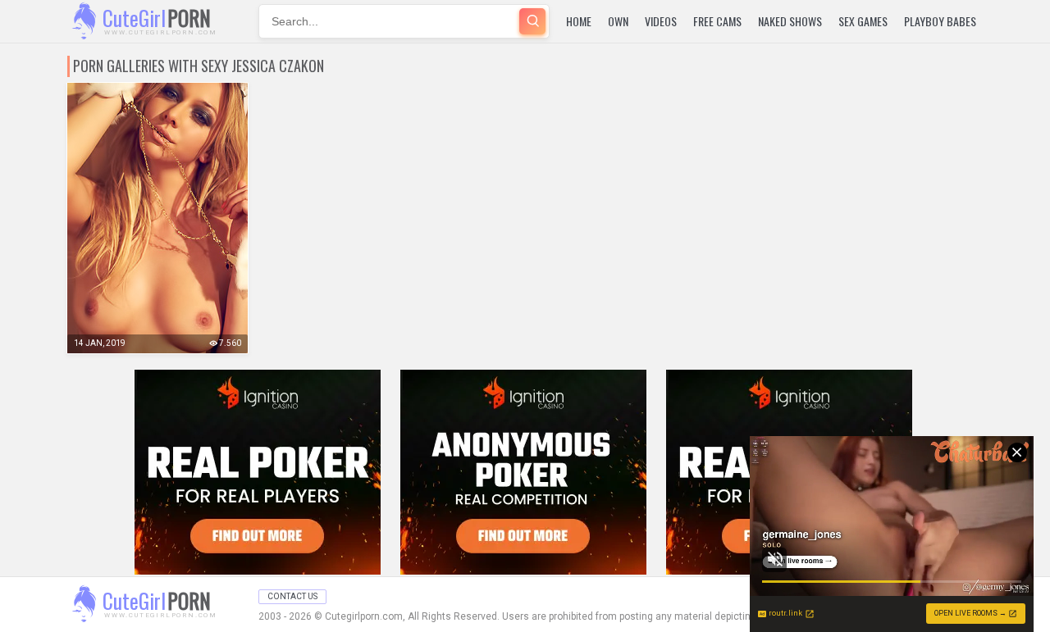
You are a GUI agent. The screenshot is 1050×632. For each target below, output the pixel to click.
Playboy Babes (940, 21)
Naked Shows (790, 21)
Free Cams (717, 21)
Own (618, 21)
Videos (661, 21)
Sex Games (863, 21)
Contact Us (292, 596)
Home (578, 21)
